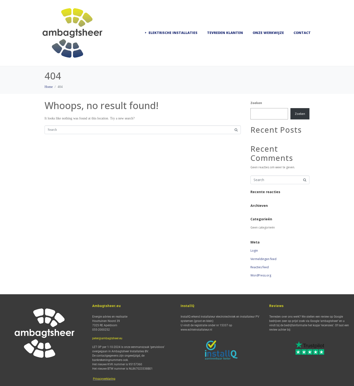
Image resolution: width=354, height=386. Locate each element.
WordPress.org (260, 275)
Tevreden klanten (225, 32)
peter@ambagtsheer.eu (107, 338)
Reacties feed (259, 267)
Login (254, 251)
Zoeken (256, 103)
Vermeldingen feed (263, 259)
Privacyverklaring (104, 378)
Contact (302, 32)
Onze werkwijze (268, 32)
